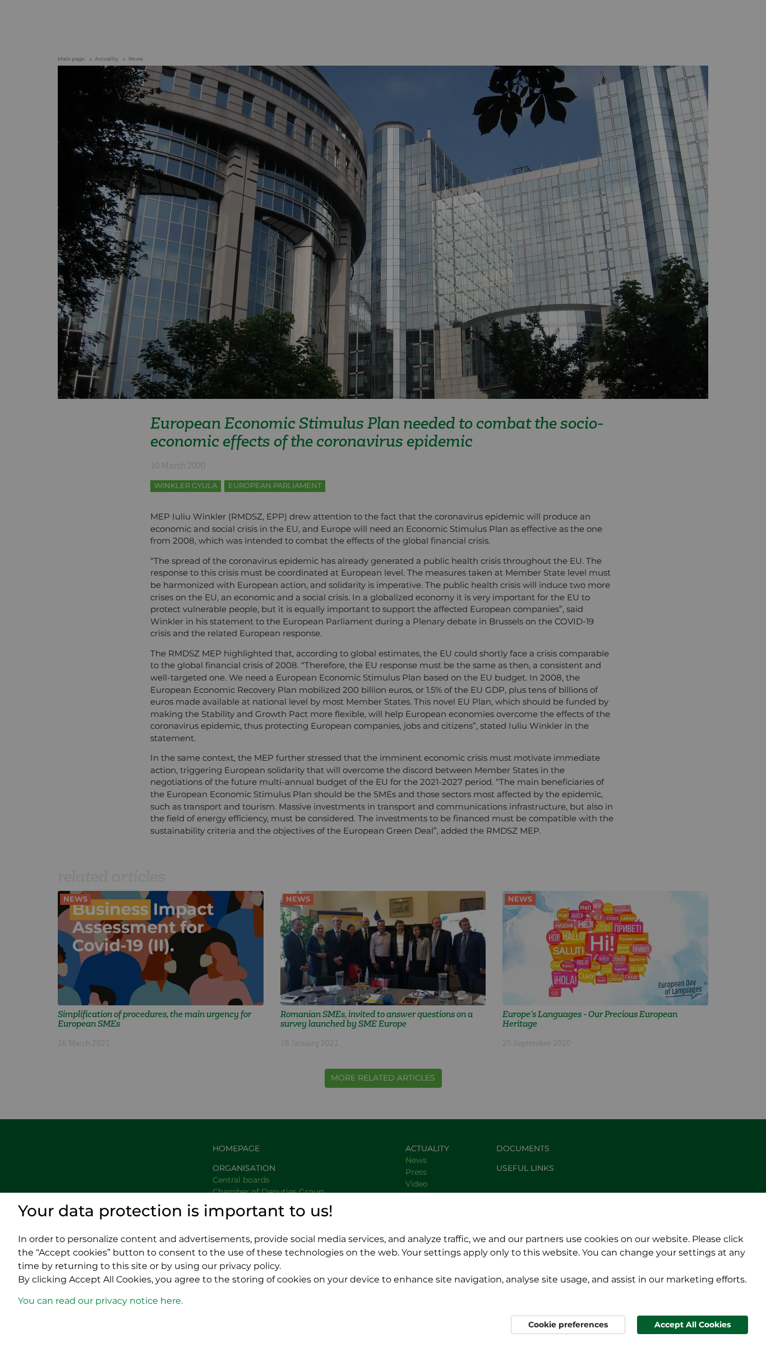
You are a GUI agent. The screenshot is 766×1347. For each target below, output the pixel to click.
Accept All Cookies (692, 1325)
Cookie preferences (568, 1325)
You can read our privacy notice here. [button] (100, 1300)
